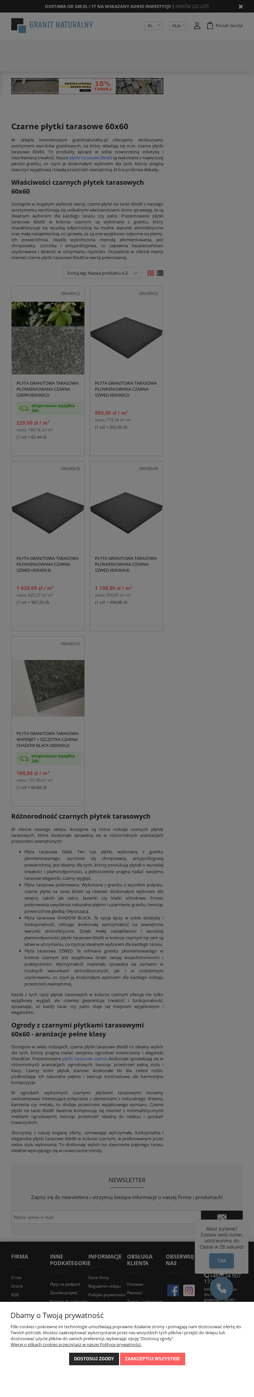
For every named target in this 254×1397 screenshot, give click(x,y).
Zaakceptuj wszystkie (152, 1358)
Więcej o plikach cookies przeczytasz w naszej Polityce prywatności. (76, 1344)
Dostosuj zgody (94, 1358)
